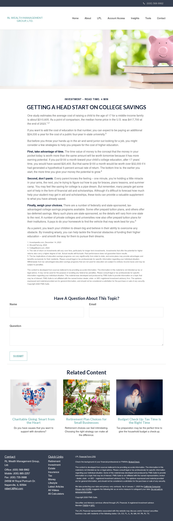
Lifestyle (52, 482)
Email (92, 304)
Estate (51, 468)
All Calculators (56, 493)
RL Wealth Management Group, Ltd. (25, 19)
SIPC (92, 505)
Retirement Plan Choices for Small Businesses (86, 421)
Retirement (54, 461)
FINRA (85, 505)
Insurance (53, 472)
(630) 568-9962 (155, 3)
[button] (88, 18)
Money (52, 479)
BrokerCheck (134, 461)
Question (15, 326)
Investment (54, 464)
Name (13, 304)
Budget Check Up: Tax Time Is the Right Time (139, 421)
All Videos (53, 490)
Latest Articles (56, 486)
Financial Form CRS (87, 456)
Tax (50, 475)
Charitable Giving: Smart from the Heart (33, 421)
